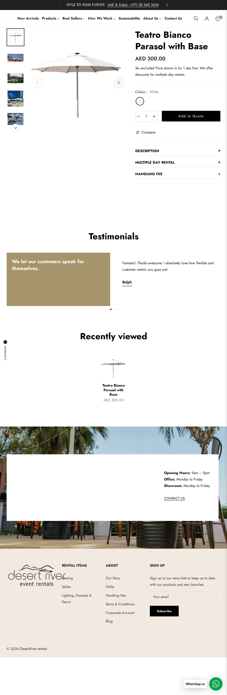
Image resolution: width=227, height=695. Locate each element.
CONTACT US (174, 498)
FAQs (110, 586)
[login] (206, 18)
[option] (78, 79)
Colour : (147, 91)
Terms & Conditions (120, 604)
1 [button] (111, 309)
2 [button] (114, 309)
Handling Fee (116, 595)
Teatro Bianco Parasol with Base (113, 390)
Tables (66, 586)
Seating (67, 578)
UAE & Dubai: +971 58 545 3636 (133, 4)
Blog (109, 621)
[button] (167, 5)
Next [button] (119, 82)
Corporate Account (120, 612)
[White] (140, 101)
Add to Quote (191, 116)
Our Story (113, 578)
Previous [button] (37, 82)
